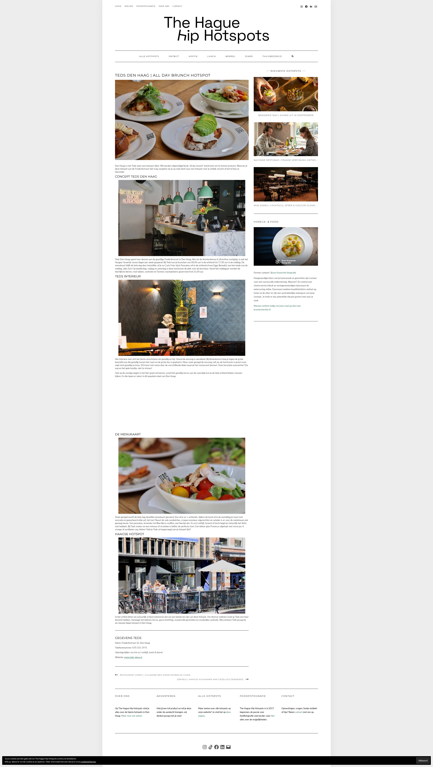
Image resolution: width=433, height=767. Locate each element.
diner (249, 56)
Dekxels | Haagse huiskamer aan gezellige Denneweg (210, 679)
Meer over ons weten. (131, 715)
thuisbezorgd (272, 56)
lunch (211, 56)
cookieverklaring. (88, 761)
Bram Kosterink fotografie (283, 272)
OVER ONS (164, 6)
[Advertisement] (182, 404)
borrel (230, 56)
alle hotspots (149, 56)
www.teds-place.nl (133, 657)
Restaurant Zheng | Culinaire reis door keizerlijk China (155, 675)
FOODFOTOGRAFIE (145, 6)
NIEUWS (129, 6)
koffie (193, 56)
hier (273, 715)
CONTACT (177, 6)
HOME (118, 6)
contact (298, 712)
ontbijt (174, 56)
